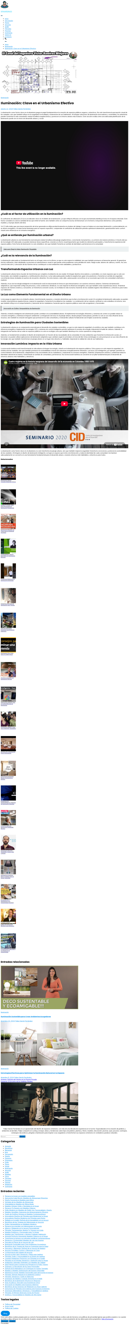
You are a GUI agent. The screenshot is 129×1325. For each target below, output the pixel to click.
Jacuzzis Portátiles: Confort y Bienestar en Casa (22, 1250)
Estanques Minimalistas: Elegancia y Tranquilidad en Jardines (26, 1291)
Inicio (6, 19)
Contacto (8, 37)
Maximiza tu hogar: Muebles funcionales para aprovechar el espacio (29, 1273)
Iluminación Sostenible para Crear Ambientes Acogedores (26, 1016)
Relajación (8, 1184)
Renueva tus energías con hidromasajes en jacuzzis (23, 1226)
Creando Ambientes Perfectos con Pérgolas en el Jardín (25, 1258)
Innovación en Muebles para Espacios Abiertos (21, 1285)
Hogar (7, 1166)
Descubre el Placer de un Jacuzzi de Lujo (19, 1242)
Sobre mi (8, 35)
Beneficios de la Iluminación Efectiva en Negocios (22, 1281)
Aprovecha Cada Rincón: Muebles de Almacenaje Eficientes (26, 1198)
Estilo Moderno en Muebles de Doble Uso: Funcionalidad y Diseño (28, 1210)
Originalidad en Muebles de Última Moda (19, 1204)
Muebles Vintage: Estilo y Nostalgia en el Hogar (22, 1206)
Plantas (7, 1182)
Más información (107, 1319)
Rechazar (5, 1321)
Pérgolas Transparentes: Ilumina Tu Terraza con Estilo (24, 1230)
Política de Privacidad (12, 1304)
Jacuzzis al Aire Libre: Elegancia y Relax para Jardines (24, 1254)
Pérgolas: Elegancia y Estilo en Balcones (19, 1277)
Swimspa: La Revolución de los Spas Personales (22, 1266)
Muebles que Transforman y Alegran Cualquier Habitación (25, 1234)
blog (6, 1152)
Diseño (7, 1156)
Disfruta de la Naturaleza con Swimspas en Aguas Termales (26, 1268)
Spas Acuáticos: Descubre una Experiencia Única (22, 1283)
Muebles (8, 1174)
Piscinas (8, 31)
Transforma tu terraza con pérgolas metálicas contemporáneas (27, 1238)
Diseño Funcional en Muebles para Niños (19, 1200)
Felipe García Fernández (22, 109)
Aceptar (12, 1321)
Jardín (7, 27)
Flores (7, 23)
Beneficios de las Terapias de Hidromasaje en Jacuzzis (24, 1222)
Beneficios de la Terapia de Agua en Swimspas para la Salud (26, 1246)
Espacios (8, 1158)
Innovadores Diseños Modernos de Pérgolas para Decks (25, 1218)
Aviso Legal (9, 1306)
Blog (5, 1313)
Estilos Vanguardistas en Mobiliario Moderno (20, 1224)
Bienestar (8, 1150)
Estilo (7, 1162)
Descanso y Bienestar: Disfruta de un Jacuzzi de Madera (25, 1248)
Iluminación (5, 98)
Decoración (9, 21)
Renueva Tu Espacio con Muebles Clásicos (20, 1208)
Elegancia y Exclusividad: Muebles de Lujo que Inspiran (24, 1240)
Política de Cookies (11, 1308)
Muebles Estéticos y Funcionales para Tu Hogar (22, 1232)
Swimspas (8, 33)
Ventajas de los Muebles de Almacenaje (19, 1202)
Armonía (8, 1146)
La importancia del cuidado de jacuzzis (18, 1252)
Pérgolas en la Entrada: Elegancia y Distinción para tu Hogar (26, 1260)
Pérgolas (8, 29)
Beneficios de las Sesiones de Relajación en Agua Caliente (26, 1287)
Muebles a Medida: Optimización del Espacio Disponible (24, 1271)
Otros (7, 1176)
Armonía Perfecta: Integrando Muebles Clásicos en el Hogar (26, 1236)
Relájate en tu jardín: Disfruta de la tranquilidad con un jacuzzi (26, 1220)
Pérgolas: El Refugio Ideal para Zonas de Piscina (22, 1293)
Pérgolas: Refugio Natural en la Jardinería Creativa (23, 1275)
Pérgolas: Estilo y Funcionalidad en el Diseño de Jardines (25, 1256)
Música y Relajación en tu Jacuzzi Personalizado (22, 1228)
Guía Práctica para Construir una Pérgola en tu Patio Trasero (26, 1264)
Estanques (8, 1160)
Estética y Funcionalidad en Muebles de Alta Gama (23, 1295)
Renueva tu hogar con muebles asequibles (20, 1196)
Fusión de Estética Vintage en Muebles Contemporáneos (25, 1214)
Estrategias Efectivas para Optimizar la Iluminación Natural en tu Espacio (32, 1073)
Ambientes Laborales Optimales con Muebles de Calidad (25, 1262)
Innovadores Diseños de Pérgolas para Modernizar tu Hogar (26, 1216)
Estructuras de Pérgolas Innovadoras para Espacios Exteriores (27, 1289)
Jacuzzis (8, 25)
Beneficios (8, 1148)
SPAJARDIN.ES (6, 11)
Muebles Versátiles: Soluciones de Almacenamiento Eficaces (26, 1212)
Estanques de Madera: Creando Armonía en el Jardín (23, 1279)
